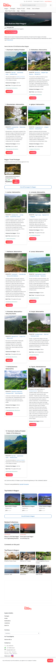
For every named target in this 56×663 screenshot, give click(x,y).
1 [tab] (14, 69)
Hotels (28, 8)
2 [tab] (14, 69)
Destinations (7, 620)
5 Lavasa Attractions (34, 298)
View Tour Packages (11, 32)
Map (18, 11)
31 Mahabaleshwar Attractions (13, 410)
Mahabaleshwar (33, 391)
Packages (12, 8)
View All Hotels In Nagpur (28, 516)
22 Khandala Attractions (11, 356)
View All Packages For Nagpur (28, 187)
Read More (9, 91)
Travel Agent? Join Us (38, 1)
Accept (50, 660)
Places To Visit (21, 8)
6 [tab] (18, 69)
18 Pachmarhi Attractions (11, 88)
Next (25, 59)
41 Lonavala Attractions (34, 235)
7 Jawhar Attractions (10, 238)
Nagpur (6, 8)
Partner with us (8, 639)
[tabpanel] (16, 60)
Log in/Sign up (48, 1)
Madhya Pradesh (21, 76)
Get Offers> (16, 181)
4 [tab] (16, 69)
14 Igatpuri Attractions (34, 149)
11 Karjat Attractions (34, 354)
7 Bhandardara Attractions (12, 149)
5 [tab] (17, 69)
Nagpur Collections (20, 14)
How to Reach (35, 8)
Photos (23, 11)
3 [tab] (15, 69)
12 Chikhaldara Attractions (35, 94)
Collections (13, 14)
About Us (6, 625)
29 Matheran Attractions (11, 301)
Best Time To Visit (10, 11)
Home (9, 14)
